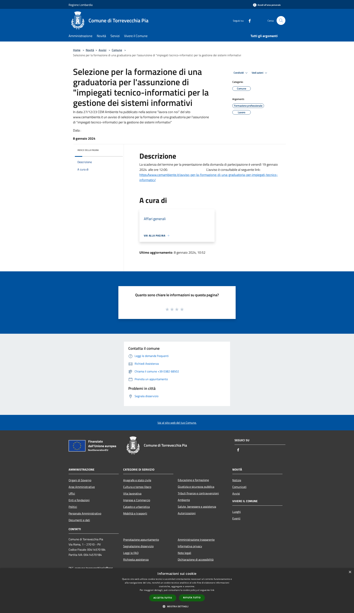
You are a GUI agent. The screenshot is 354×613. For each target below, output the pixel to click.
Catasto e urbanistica (136, 507)
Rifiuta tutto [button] (192, 597)
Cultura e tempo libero (137, 487)
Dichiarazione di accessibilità (196, 559)
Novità (90, 50)
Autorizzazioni (187, 513)
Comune (117, 50)
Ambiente (184, 500)
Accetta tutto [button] (162, 597)
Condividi (239, 73)
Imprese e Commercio (136, 500)
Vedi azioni (258, 73)
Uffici (72, 493)
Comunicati (239, 487)
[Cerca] (281, 20)
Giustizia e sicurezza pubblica (196, 486)
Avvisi (102, 50)
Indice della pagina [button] (88, 150)
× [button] (349, 572)
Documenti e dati (79, 520)
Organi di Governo (80, 480)
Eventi (236, 518)
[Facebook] (248, 20)
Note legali (184, 553)
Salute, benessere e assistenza (197, 506)
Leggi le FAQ (131, 553)
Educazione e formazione (193, 480)
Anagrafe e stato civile (137, 480)
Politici (73, 507)
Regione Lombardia (81, 5)
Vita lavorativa (132, 493)
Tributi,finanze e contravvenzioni (198, 493)
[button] (176, 606)
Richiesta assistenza (136, 559)
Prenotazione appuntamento (141, 539)
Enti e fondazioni (79, 500)
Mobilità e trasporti (135, 513)
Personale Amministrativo (85, 513)
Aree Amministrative (82, 487)
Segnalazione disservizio (138, 546)
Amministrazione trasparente (196, 539)
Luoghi (236, 512)
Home (76, 50)
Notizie (236, 480)
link (212, 590)
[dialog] (177, 590)
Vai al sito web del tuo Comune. (177, 422)
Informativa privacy (190, 546)
